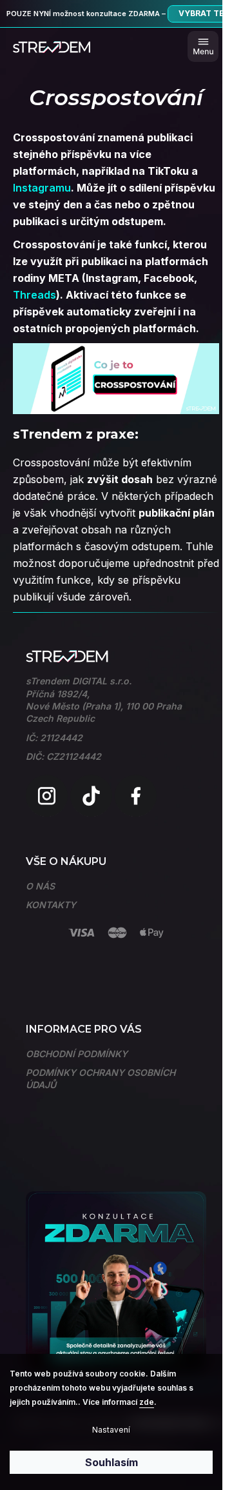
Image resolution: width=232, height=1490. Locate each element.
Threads (34, 294)
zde (146, 1402)
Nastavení (111, 1430)
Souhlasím (111, 1462)
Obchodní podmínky (77, 1053)
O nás (40, 885)
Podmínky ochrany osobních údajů (100, 1078)
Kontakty (51, 904)
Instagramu (42, 187)
